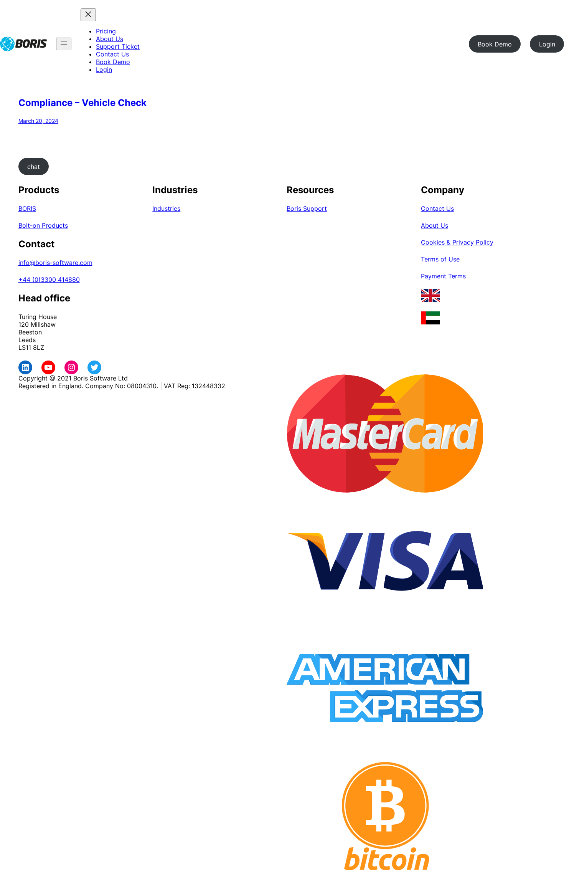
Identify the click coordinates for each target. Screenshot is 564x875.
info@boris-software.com (55, 262)
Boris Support (307, 208)
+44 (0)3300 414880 (49, 279)
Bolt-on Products (43, 225)
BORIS (27, 208)
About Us (434, 225)
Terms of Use (440, 259)
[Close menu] (88, 14)
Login (547, 44)
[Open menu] (63, 44)
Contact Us (437, 208)
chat (33, 166)
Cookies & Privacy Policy (457, 242)
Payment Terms (443, 276)
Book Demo (495, 44)
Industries (166, 208)
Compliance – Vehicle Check (82, 102)
